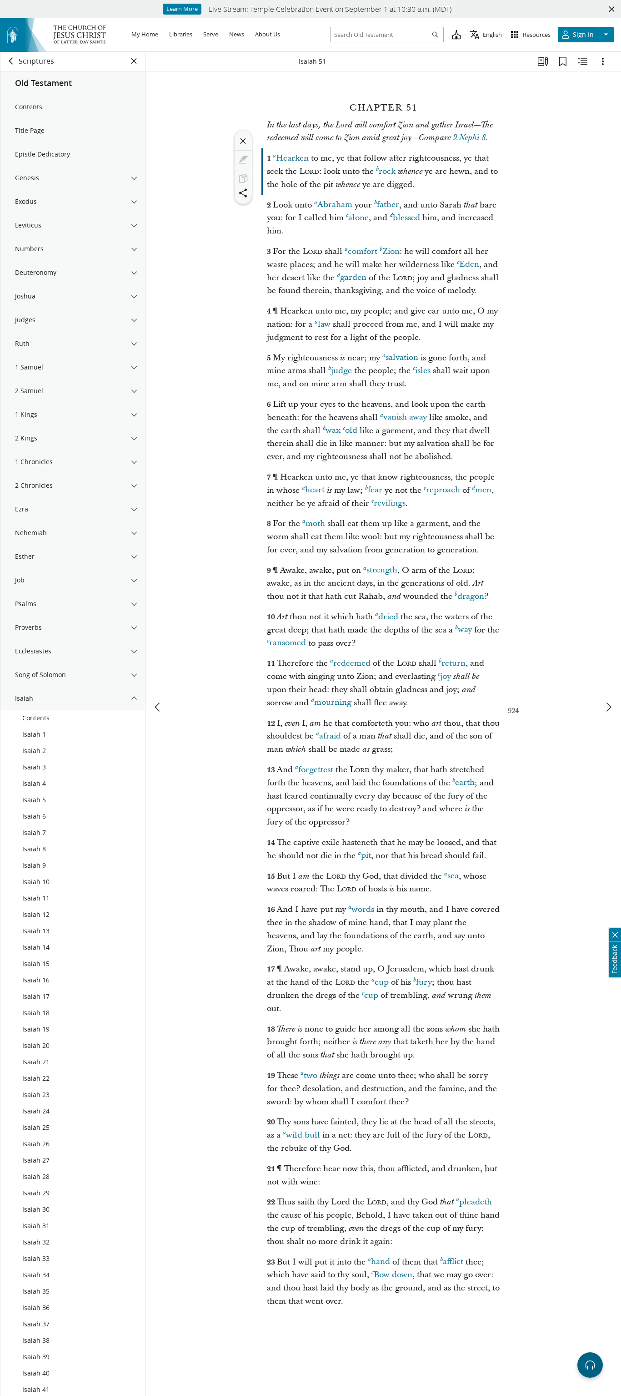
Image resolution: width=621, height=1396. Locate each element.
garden (353, 277)
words (362, 909)
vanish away (405, 417)
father (388, 205)
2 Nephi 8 (469, 137)
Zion (391, 251)
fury (424, 982)
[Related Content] (583, 61)
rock (387, 171)
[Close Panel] (134, 61)
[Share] (243, 193)
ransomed (287, 643)
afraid (330, 736)
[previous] (158, 707)
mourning (332, 702)
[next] (608, 707)
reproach (443, 490)
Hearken (292, 158)
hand (380, 1262)
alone (358, 217)
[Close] (243, 141)
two (310, 1075)
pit (366, 855)
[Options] (603, 61)
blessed (406, 217)
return (453, 663)
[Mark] (243, 159)
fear (375, 490)
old (351, 430)
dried (388, 616)
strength (381, 570)
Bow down (393, 1274)
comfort (362, 251)
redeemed (352, 663)
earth (465, 783)
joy (445, 676)
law (324, 324)
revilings (390, 503)
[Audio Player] (590, 1365)
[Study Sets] (543, 61)
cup (382, 982)
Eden (469, 264)
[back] (11, 61)
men (483, 490)
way (465, 630)
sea (453, 876)
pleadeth (475, 1202)
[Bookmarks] (563, 61)
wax (333, 430)
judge (341, 370)
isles (423, 370)
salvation (402, 358)
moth (315, 523)
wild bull (303, 1135)
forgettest (315, 769)
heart (315, 490)
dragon (470, 596)
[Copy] (243, 178)
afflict (453, 1262)
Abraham (334, 205)
